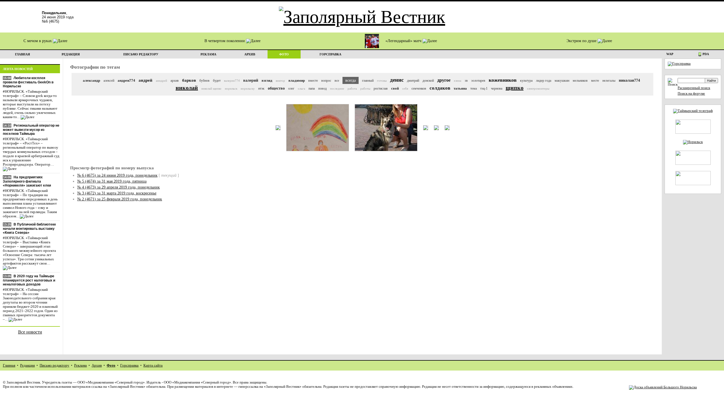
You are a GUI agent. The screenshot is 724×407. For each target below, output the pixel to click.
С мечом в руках (38, 41)
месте (595, 81)
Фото (111, 365)
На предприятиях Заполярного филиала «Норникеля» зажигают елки (27, 181)
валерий (250, 80)
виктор (280, 80)
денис (397, 80)
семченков (418, 88)
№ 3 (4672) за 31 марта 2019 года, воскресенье (116, 193)
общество (276, 88)
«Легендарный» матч (404, 41)
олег (291, 88)
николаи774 (629, 80)
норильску (248, 88)
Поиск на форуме (691, 94)
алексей (109, 81)
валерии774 (232, 80)
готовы (382, 80)
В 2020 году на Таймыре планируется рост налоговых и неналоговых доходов (29, 280)
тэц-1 (484, 88)
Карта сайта (153, 365)
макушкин (562, 81)
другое (444, 80)
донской (428, 81)
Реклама (80, 365)
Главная (9, 365)
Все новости (30, 332)
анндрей (161, 80)
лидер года (543, 81)
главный (368, 81)
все (337, 81)
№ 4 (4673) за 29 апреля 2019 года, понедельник (118, 187)
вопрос (326, 81)
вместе (313, 81)
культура (526, 81)
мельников (580, 81)
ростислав (381, 88)
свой (395, 88)
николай (187, 88)
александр (91, 80)
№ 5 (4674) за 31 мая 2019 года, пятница (111, 181)
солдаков (440, 88)
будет (217, 81)
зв (466, 81)
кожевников (503, 80)
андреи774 (126, 80)
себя (405, 88)
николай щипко (211, 88)
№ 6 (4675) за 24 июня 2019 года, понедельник (117, 175)
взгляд (267, 80)
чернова (496, 88)
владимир (296, 80)
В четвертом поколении (225, 41)
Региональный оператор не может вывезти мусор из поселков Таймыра (31, 130)
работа (352, 88)
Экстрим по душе (582, 41)
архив (175, 81)
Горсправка (129, 365)
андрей (145, 80)
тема (473, 88)
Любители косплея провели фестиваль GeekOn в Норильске (28, 82)
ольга (301, 88)
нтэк (261, 88)
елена (457, 80)
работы (365, 88)
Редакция (27, 365)
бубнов (204, 81)
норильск (231, 88)
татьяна (460, 88)
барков (189, 80)
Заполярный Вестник (23, 382)
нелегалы (608, 81)
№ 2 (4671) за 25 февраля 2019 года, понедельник (119, 199)
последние (337, 88)
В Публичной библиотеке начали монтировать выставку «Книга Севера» (29, 228)
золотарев (478, 81)
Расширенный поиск (694, 88)
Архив (97, 365)
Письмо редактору (54, 365)
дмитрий (413, 81)
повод (322, 88)
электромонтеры (538, 88)
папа (312, 88)
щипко (514, 88)
